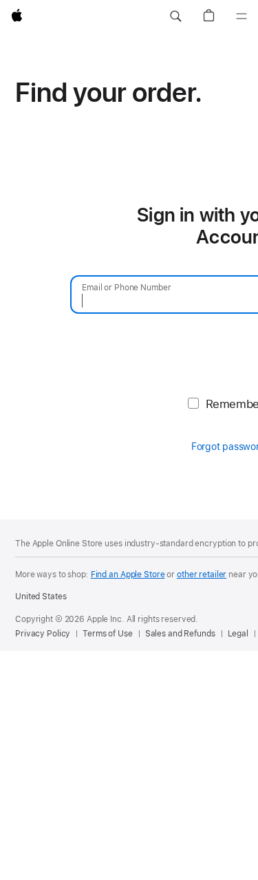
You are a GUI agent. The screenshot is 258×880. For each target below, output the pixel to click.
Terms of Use (108, 633)
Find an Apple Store (128, 574)
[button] (175, 16)
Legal (238, 633)
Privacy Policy (42, 633)
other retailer (201, 574)
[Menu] (241, 16)
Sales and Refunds (180, 633)
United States (40, 596)
